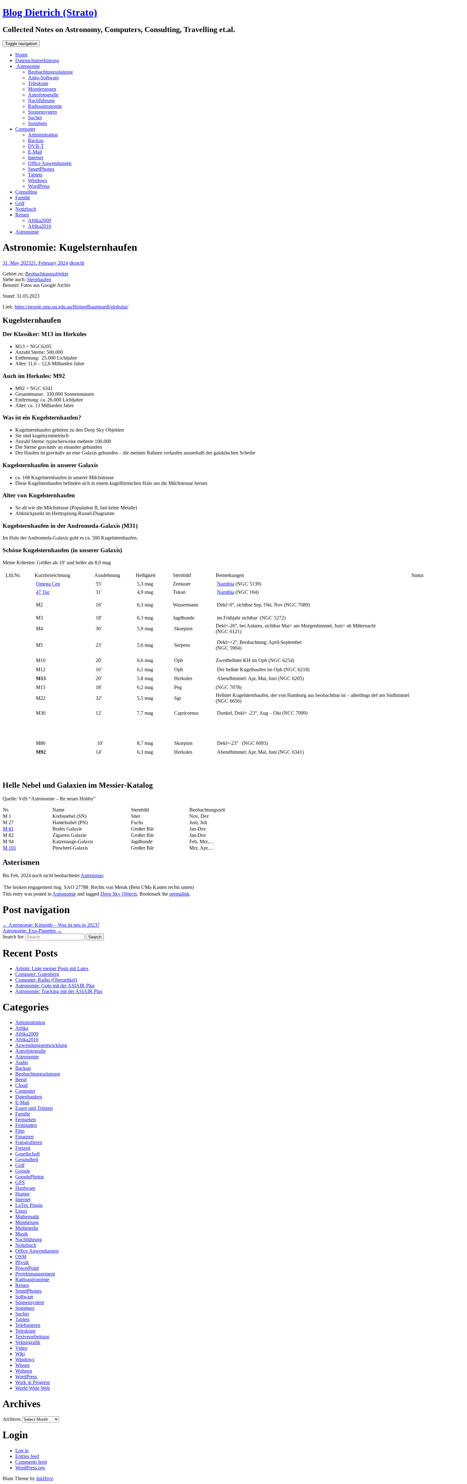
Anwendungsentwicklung (41, 1045)
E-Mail (35, 152)
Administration (43, 134)
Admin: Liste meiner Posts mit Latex (52, 968)
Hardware (25, 1188)
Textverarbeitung (32, 1336)
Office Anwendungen (49, 163)
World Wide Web (32, 1388)
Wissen (22, 1365)
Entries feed (27, 1456)
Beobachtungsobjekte (46, 273)
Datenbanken (28, 1096)
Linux (21, 1211)
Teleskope (38, 83)
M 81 (8, 828)
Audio (21, 1062)
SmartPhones (41, 169)
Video (21, 1348)
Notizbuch (25, 209)
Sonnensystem (42, 112)
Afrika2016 (39, 226)
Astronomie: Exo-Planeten (32, 930)
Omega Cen (48, 583)
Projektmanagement (35, 1273)
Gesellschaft (27, 1153)
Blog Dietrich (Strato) (50, 12)
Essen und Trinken (34, 1108)
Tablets (35, 174)
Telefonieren (27, 1325)
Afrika (21, 1028)
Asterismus (92, 875)
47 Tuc (43, 592)
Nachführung (41, 100)
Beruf (21, 1079)
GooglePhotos (29, 1176)
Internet (35, 157)
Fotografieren (28, 1142)
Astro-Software (43, 77)
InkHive (44, 1478)
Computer (25, 129)
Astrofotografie (43, 94)
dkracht (76, 263)
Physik (22, 1262)
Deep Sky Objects (118, 894)
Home (21, 54)
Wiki (20, 1353)
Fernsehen (25, 1119)
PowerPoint (27, 1268)
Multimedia (26, 1228)
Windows (37, 180)
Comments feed (31, 1462)
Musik (21, 1233)
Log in (22, 1450)
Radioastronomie (45, 106)
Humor (22, 1193)
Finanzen (24, 1136)
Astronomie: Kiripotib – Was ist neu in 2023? (51, 925)
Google (22, 1171)
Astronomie (27, 66)
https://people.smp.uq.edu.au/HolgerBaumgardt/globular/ (71, 306)
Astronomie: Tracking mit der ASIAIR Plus (58, 991)
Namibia (225, 583)
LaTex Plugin (29, 1205)
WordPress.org (30, 1467)
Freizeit (22, 1148)
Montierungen (42, 89)
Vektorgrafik (27, 1342)
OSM (20, 1256)
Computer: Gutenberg (37, 974)
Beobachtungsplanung (50, 72)
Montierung (27, 1222)
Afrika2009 (39, 220)
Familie (22, 197)
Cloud (21, 1085)
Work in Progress (32, 1382)
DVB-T (36, 146)
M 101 (9, 848)
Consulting (26, 192)
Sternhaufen (39, 279)
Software (24, 1296)
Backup (36, 140)
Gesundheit (26, 1159)
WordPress (39, 186)
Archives (12, 1419)
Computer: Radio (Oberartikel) (46, 980)
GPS (20, 1182)
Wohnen (23, 1371)
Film (19, 1131)
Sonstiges (37, 123)
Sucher (35, 117)
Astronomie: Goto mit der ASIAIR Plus (55, 985)
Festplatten (26, 1125)
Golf (19, 203)
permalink (179, 894)
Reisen (22, 214)
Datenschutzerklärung (37, 60)
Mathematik (27, 1216)
